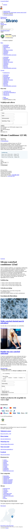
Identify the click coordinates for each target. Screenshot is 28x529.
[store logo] (11, 22)
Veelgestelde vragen (7, 493)
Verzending (5, 461)
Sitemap (7, 527)
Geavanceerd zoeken (5, 30)
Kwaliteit (5, 467)
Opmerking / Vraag (6, 120)
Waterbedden (6, 476)
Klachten (5, 465)
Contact (5, 459)
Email (3, 115)
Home (4, 97)
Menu (2, 42)
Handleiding (6, 468)
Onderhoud (5, 98)
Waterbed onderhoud (7, 482)
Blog (4, 497)
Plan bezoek (3, 505)
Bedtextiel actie (6, 488)
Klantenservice (4, 17)
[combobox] (7, 29)
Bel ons (2, 23)
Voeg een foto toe (5, 391)
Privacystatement (7, 494)
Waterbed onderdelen (7, 480)
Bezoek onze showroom (8, 470)
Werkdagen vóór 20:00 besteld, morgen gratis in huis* (14, 12)
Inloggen (5, 4)
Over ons (5, 489)
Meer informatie (4, 328)
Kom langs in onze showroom (7, 525)
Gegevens (3, 258)
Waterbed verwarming (8, 479)
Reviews (5, 498)
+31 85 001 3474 (11, 176)
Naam (3, 113)
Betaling (5, 462)
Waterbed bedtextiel (7, 483)
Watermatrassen (6, 477)
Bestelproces (6, 469)
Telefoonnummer (5, 118)
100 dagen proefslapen (8, 14)
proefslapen (5, 491)
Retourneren (6, 464)
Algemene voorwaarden (8, 495)
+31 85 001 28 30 (15, 174)
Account (2, 70)
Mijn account (3, 18)
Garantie (5, 492)
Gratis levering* (6, 11)
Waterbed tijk (6, 478)
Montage (5, 463)
